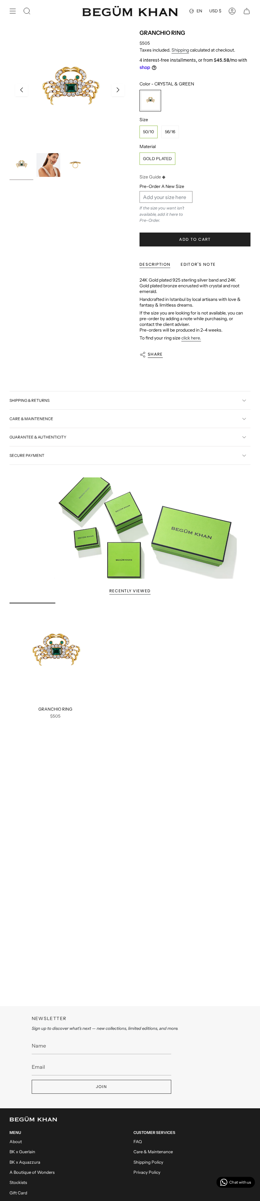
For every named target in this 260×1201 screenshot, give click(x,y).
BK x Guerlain (22, 1151)
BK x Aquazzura (25, 1162)
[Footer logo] (33, 1119)
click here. (191, 338)
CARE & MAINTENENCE (31, 418)
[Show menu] (12, 11)
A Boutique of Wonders (32, 1172)
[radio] (150, 100)
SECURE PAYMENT (27, 455)
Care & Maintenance (153, 1151)
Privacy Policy (146, 1172)
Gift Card (18, 1192)
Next (118, 90)
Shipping (180, 50)
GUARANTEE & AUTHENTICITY (38, 437)
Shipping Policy (148, 1162)
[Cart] (246, 11)
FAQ (137, 1141)
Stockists (18, 1182)
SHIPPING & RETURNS (29, 400)
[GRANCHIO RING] (55, 653)
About (16, 1141)
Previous (21, 90)
